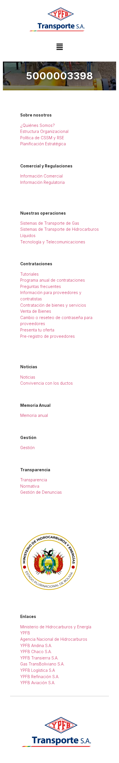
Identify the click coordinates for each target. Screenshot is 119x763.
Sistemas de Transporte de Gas (49, 223)
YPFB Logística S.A (37, 670)
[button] (59, 47)
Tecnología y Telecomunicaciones (52, 242)
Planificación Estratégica (43, 144)
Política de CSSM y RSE (42, 138)
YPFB (25, 633)
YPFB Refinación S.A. (39, 676)
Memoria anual (34, 415)
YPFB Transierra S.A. (39, 658)
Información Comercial (41, 176)
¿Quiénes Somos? (37, 125)
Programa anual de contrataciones (52, 280)
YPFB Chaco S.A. (36, 651)
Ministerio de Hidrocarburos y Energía (55, 627)
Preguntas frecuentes (40, 286)
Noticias (27, 377)
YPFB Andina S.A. (36, 645)
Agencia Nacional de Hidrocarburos (53, 639)
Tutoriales (29, 274)
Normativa (29, 486)
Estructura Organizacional (44, 131)
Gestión (27, 447)
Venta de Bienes (35, 311)
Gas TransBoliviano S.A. (42, 664)
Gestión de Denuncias (41, 492)
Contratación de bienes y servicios (53, 305)
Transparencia (33, 480)
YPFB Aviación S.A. (37, 682)
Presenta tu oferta (37, 330)
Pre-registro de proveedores (47, 336)
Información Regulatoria (42, 182)
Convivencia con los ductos (46, 383)
